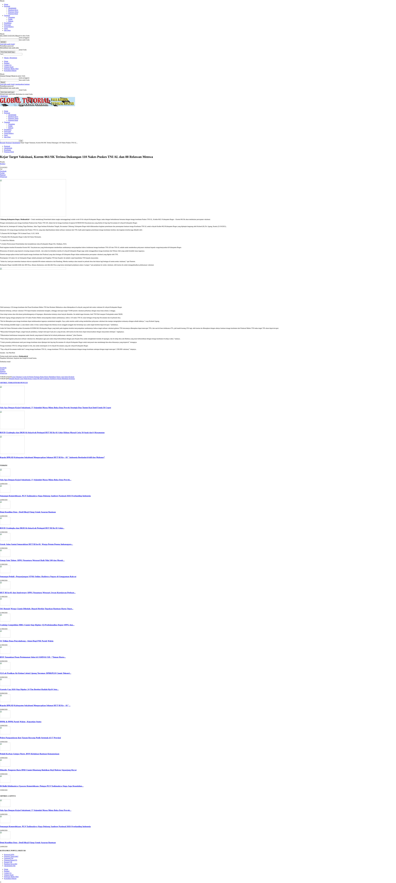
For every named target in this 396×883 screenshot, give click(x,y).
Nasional (7, 15)
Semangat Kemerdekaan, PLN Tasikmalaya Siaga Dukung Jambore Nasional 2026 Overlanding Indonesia (45, 496)
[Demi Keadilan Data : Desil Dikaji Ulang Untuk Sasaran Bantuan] (5, 508)
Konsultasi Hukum (10, 70)
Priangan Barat (13, 14)
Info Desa (7, 30)
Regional (7, 6)
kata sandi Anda (24, 40)
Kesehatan (7, 150)
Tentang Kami (8, 67)
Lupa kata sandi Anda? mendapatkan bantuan (15, 84)
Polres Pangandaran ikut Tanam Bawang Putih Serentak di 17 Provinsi (30, 738)
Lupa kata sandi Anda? (7, 44)
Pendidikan (7, 23)
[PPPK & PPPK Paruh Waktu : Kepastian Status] (5, 718)
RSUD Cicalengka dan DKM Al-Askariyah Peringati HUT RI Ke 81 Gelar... (32, 528)
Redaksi (6, 63)
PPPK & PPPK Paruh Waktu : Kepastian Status (20, 722)
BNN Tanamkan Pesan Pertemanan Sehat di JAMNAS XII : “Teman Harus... (33, 657)
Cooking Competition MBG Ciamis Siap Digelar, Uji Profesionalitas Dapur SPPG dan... (37, 625)
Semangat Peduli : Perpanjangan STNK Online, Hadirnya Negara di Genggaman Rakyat (38, 576)
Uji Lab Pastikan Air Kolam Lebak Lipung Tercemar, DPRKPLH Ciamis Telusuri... (35, 673)
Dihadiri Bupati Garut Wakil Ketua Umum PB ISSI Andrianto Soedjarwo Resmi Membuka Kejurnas (42, 379)
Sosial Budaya (9, 27)
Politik (10, 19)
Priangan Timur (13, 12)
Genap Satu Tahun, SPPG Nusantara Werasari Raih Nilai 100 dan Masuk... (32, 560)
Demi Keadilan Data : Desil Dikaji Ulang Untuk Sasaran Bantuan (28, 512)
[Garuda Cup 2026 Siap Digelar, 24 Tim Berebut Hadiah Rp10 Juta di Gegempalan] (5, 685)
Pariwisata (7, 25)
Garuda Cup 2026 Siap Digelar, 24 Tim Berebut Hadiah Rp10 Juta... (29, 689)
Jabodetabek (12, 8)
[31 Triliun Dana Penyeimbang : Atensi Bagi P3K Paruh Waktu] (5, 637)
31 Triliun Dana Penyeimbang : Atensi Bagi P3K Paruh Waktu (26, 641)
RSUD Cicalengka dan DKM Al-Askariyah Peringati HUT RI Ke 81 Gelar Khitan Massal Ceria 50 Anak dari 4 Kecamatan (52, 432)
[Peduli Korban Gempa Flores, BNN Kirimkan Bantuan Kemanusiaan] (5, 750)
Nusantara (11, 17)
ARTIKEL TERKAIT (8, 383)
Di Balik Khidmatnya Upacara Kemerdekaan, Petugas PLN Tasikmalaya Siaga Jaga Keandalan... (42, 786)
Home (6, 4)
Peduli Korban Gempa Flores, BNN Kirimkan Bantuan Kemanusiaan (29, 754)
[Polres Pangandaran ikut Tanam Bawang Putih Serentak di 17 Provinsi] (5, 734)
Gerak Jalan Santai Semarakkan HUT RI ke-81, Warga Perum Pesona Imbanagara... (36, 544)
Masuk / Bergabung (10, 58)
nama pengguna (24, 38)
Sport (6, 28)
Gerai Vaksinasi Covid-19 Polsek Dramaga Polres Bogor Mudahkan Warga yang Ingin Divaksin (43, 377)
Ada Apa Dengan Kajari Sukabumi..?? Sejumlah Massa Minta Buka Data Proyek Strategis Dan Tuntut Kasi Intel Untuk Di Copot (55, 408)
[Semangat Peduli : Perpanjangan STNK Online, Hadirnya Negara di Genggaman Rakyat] (5, 572)
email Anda (23, 50)
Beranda (2, 143)
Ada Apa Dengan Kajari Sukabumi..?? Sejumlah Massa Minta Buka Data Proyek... (35, 480)
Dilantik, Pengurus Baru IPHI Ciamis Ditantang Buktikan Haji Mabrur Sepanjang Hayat (38, 770)
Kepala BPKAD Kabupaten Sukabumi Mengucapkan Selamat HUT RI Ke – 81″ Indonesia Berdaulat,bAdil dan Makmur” (52, 457)
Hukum (10, 21)
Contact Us (7, 65)
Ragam (8, 862)
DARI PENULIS (22, 383)
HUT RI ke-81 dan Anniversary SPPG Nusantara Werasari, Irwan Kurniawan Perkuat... (38, 593)
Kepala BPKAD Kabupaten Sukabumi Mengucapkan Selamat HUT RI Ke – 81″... (35, 705)
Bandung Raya (13, 10)
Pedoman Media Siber (11, 69)
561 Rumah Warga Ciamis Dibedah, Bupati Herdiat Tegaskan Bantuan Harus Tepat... (36, 609)
